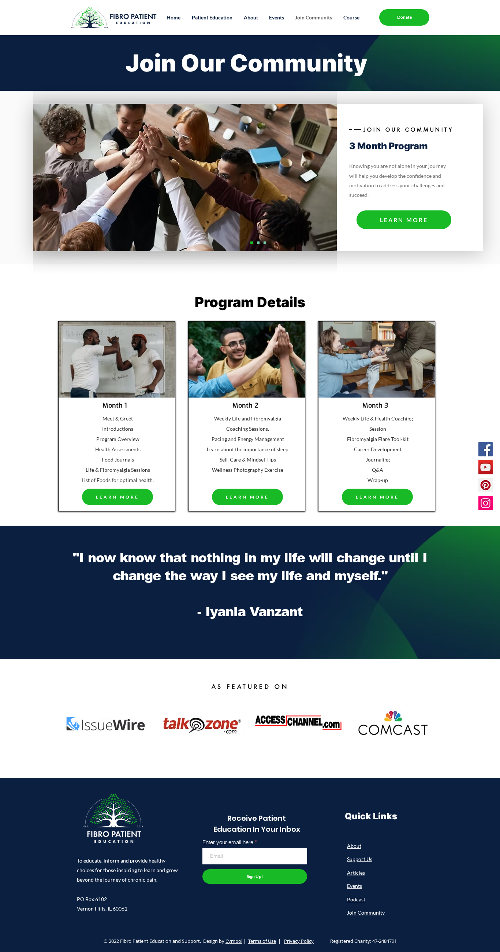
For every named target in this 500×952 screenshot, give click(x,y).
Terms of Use (262, 941)
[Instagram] (485, 503)
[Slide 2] (258, 243)
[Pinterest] (485, 485)
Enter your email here (227, 842)
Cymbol (233, 941)
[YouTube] (485, 467)
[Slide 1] (251, 243)
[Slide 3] (265, 243)
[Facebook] (485, 449)
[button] (212, 17)
